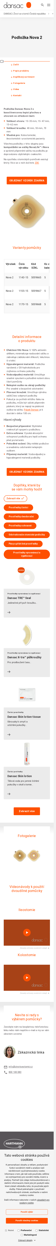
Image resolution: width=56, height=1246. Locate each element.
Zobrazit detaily (25, 1240)
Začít (16, 64)
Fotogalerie (19, 83)
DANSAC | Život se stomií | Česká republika (25, 13)
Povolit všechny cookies (27, 1220)
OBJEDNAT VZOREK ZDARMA (26, 180)
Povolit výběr (27, 1212)
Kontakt (17, 95)
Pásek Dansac (31, 409)
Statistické (44, 1230)
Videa (16, 89)
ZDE (37, 162)
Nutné (11, 1230)
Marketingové (30, 1235)
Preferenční (26, 1230)
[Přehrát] (27, 933)
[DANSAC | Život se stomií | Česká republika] (17, 5)
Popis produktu (21, 71)
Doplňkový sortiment (24, 77)
